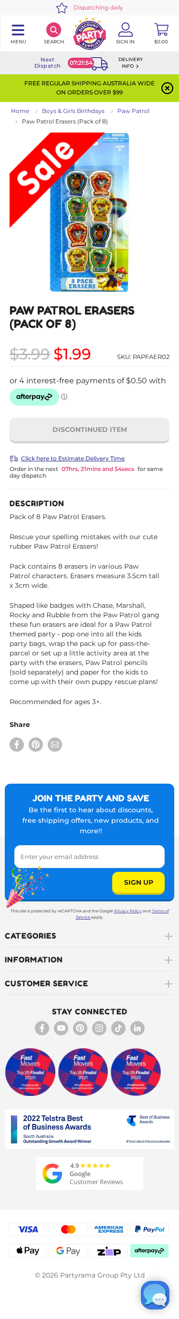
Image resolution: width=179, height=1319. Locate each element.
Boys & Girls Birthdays (73, 110)
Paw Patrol (133, 110)
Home (20, 110)
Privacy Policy (128, 911)
